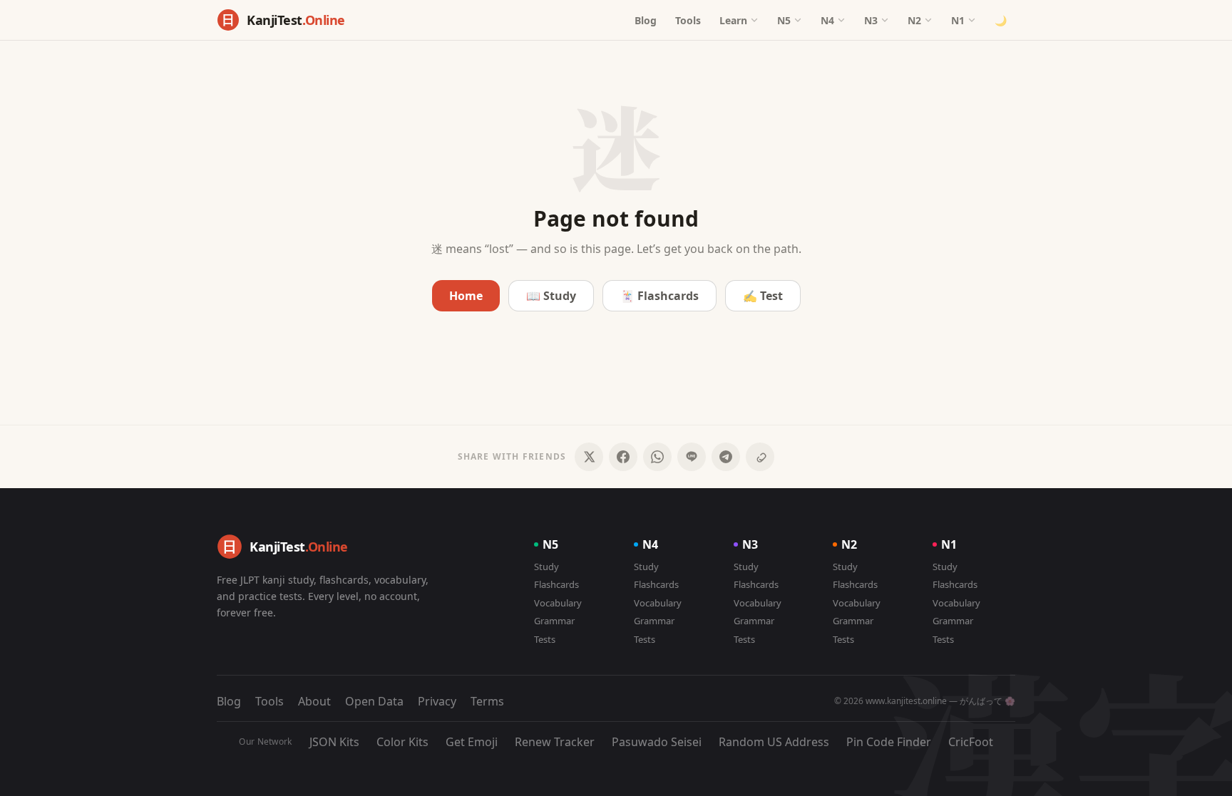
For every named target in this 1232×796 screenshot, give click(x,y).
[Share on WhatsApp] (657, 457)
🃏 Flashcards (659, 296)
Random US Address (774, 742)
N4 (827, 20)
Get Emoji (472, 742)
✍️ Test (763, 296)
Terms (487, 701)
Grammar (554, 620)
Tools (688, 20)
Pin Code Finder (888, 742)
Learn (733, 20)
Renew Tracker (555, 742)
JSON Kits (334, 742)
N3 (871, 20)
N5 (784, 20)
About (314, 701)
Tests (544, 639)
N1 (958, 20)
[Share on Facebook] (623, 457)
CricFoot (970, 742)
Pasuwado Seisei (657, 742)
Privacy (437, 701)
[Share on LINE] (691, 457)
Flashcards (556, 584)
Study (546, 566)
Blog (646, 20)
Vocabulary (558, 602)
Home (466, 296)
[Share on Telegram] (726, 457)
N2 (914, 20)
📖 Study (551, 296)
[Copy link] (760, 457)
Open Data (374, 701)
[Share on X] (589, 457)
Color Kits (402, 742)
